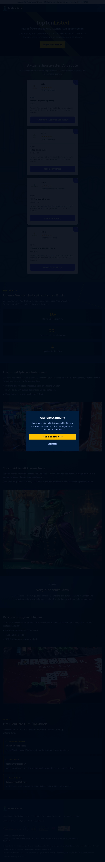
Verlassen (52, 443)
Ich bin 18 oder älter (52, 436)
